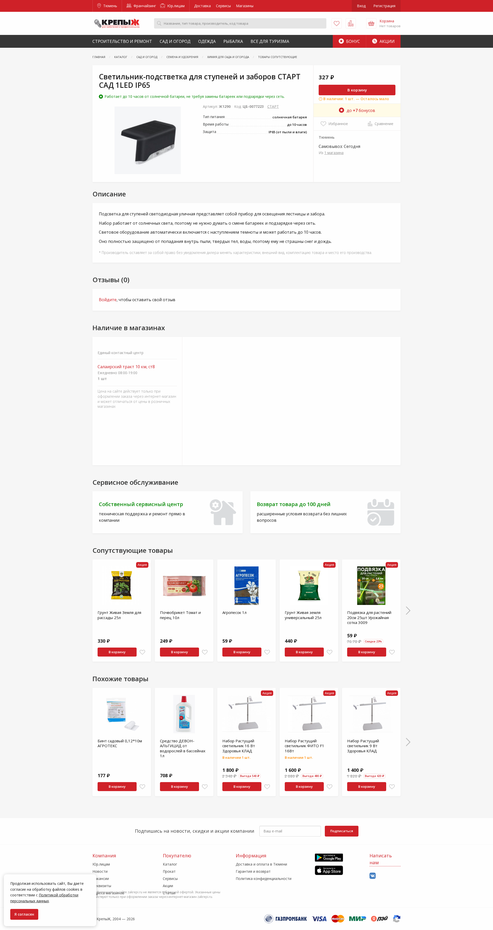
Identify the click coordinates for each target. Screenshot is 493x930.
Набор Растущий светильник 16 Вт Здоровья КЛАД (238, 745)
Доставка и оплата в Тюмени (261, 864)
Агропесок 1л (234, 612)
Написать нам (380, 859)
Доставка (202, 5)
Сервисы (223, 5)
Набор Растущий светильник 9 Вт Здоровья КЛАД (363, 745)
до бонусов (361, 110)
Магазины (244, 5)
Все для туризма (270, 41)
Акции (386, 41)
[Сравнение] (351, 23)
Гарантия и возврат (253, 871)
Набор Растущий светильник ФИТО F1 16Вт (304, 745)
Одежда (207, 41)
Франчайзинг (144, 5)
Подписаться (341, 831)
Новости (100, 871)
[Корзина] (371, 23)
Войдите (108, 299)
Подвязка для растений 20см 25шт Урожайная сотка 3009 (369, 617)
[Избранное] (336, 23)
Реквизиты (101, 885)
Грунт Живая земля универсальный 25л (303, 615)
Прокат (169, 871)
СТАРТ (273, 106)
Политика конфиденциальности (263, 878)
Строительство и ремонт (122, 41)
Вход (361, 5)
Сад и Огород (175, 41)
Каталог (170, 864)
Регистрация (384, 5)
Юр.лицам (175, 5)
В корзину (357, 89)
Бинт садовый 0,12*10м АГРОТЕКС (120, 743)
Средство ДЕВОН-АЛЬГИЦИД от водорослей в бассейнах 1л (182, 748)
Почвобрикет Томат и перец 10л (180, 615)
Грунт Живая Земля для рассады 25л (119, 615)
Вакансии (100, 878)
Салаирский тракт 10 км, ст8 (126, 366)
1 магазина (334, 152)
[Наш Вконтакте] (372, 876)
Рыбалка (233, 41)
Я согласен (24, 914)
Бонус (352, 41)
